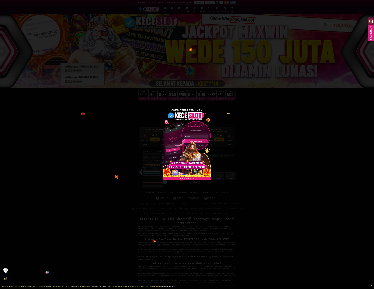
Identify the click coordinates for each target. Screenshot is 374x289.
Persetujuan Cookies (100, 286)
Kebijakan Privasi (169, 286)
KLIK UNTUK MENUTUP (187, 178)
